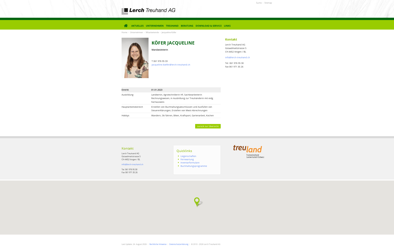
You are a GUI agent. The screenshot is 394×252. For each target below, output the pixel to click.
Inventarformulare (190, 162)
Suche (259, 2)
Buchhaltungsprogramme (194, 166)
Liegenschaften (188, 156)
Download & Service (209, 25)
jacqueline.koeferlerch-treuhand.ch (171, 64)
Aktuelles (137, 25)
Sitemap (268, 2)
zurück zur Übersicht (208, 126)
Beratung (187, 25)
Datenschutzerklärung (178, 244)
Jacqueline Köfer (169, 32)
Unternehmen (155, 25)
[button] (197, 202)
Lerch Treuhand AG (132, 8)
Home (124, 32)
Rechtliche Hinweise (158, 244)
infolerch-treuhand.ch (237, 57)
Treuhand (172, 25)
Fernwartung (187, 159)
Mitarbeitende (152, 32)
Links (227, 25)
